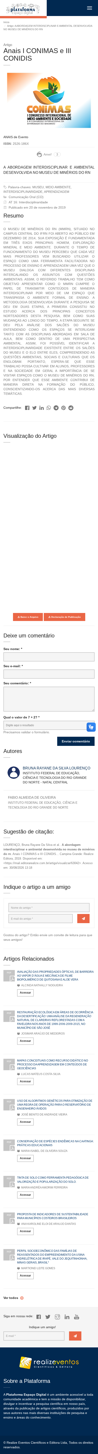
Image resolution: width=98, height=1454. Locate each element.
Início (6, 22)
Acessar (25, 992)
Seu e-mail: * (13, 666)
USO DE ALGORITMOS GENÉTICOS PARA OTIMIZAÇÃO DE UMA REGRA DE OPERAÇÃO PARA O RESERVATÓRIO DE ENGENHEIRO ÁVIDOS (54, 1104)
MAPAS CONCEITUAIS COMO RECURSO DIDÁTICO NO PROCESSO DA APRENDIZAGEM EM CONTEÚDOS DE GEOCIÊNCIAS (52, 1064)
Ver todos (11, 1298)
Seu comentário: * (17, 683)
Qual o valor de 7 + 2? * (21, 717)
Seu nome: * (12, 649)
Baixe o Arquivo (29, 617)
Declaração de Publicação (66, 617)
